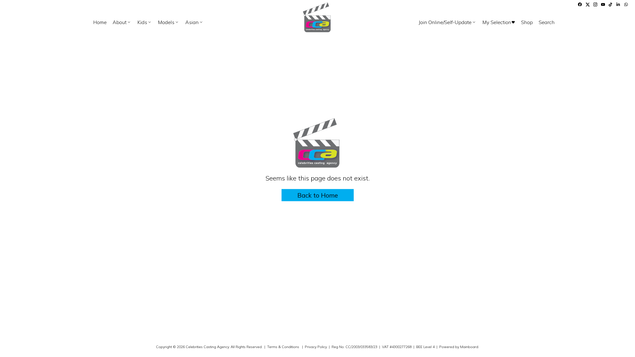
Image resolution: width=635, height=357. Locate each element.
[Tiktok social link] (610, 4)
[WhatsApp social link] (626, 4)
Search (547, 22)
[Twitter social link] (587, 4)
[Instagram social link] (595, 4)
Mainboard (469, 347)
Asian (194, 22)
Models (168, 22)
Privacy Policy (316, 347)
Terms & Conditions (283, 347)
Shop (527, 22)
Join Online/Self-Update (447, 22)
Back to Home (317, 195)
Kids (144, 22)
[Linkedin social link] (618, 4)
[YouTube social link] (603, 4)
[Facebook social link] (580, 4)
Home (100, 22)
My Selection (498, 22)
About (122, 22)
